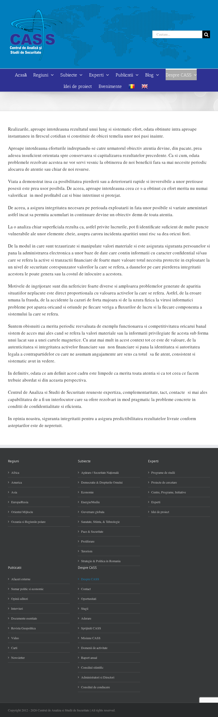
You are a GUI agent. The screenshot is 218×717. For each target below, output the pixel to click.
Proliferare (87, 541)
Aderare (86, 618)
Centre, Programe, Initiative (168, 492)
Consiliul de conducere (95, 687)
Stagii (84, 608)
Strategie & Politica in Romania (100, 561)
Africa (15, 472)
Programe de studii (163, 472)
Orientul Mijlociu (22, 512)
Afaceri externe (20, 579)
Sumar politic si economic (27, 589)
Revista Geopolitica (23, 628)
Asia (14, 492)
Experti (155, 502)
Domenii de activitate (94, 648)
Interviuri (17, 608)
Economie (87, 492)
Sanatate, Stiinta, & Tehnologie (100, 521)
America (16, 482)
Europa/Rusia (19, 502)
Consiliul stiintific (92, 667)
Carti (14, 648)
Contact (86, 589)
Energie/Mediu (90, 502)
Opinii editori (19, 598)
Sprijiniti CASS (91, 628)
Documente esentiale (24, 618)
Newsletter (18, 657)
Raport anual (89, 657)
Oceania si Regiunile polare (28, 521)
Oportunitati (88, 598)
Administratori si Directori (97, 677)
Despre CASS (90, 579)
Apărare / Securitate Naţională (100, 472)
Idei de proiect (160, 512)
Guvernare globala (92, 512)
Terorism (86, 551)
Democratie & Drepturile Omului (102, 482)
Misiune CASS (90, 638)
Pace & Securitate (92, 531)
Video (15, 638)
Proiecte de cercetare (164, 482)
